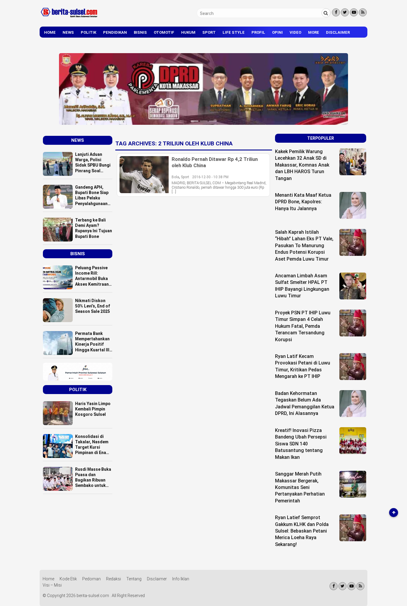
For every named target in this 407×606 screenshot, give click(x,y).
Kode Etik (68, 578)
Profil (258, 32)
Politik (88, 32)
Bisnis (140, 32)
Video (295, 32)
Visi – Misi (52, 585)
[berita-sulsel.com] (69, 18)
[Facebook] (336, 12)
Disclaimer (338, 32)
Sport (209, 32)
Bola (175, 177)
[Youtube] (354, 12)
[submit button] (325, 12)
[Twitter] (345, 12)
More (313, 32)
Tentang (134, 578)
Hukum (188, 32)
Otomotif (164, 32)
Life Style (234, 32)
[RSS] (363, 12)
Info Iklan (180, 578)
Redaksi (113, 578)
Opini (277, 32)
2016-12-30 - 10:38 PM (210, 177)
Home (50, 32)
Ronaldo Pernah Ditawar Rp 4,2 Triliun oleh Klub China (215, 162)
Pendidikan (115, 32)
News (68, 32)
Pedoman (91, 578)
